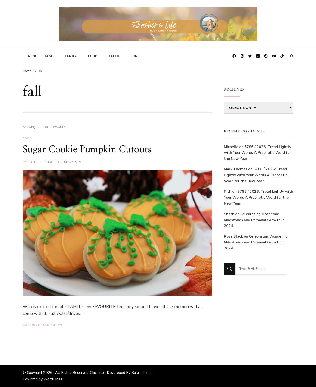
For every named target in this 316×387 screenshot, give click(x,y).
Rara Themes (142, 372)
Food (93, 56)
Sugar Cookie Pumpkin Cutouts (87, 149)
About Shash (41, 56)
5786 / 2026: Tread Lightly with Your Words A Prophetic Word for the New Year (257, 152)
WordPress (52, 379)
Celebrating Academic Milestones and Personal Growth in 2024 (254, 219)
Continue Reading (39, 325)
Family (71, 56)
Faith (114, 56)
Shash (31, 162)
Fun (134, 56)
